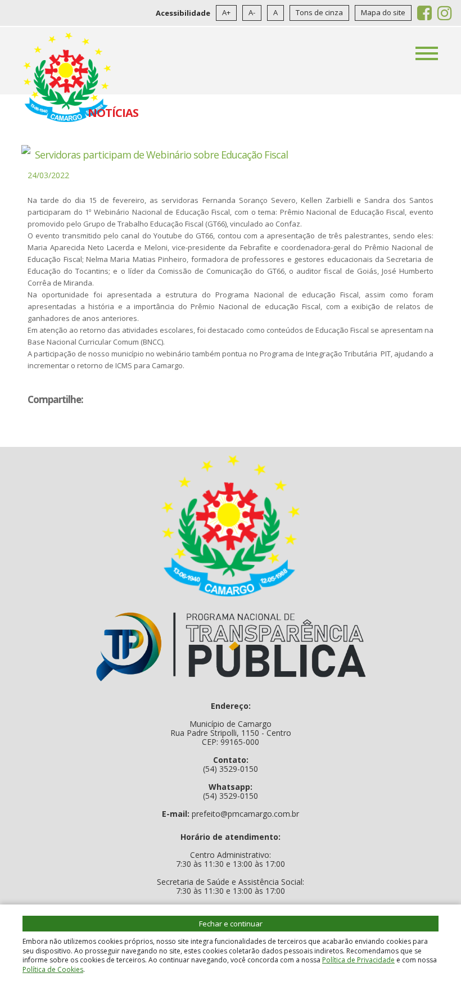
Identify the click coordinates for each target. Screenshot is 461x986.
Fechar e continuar (231, 924)
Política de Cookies (52, 969)
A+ (226, 12)
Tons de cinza (319, 12)
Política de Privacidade (358, 960)
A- (251, 12)
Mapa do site (383, 12)
